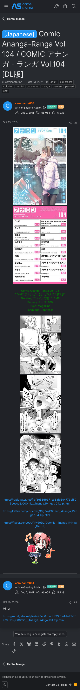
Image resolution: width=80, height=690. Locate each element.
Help (64, 684)
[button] (6, 6)
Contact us (52, 684)
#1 (75, 122)
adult (53, 81)
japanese (33, 86)
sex (5, 90)
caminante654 (13, 81)
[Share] (70, 123)
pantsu (57, 86)
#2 (75, 602)
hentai (20, 86)
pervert (69, 86)
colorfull (8, 86)
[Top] (70, 685)
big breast (66, 81)
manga (46, 86)
